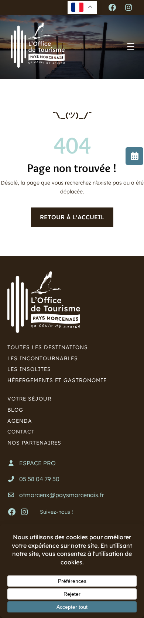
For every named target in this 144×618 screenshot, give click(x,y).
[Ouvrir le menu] (131, 47)
